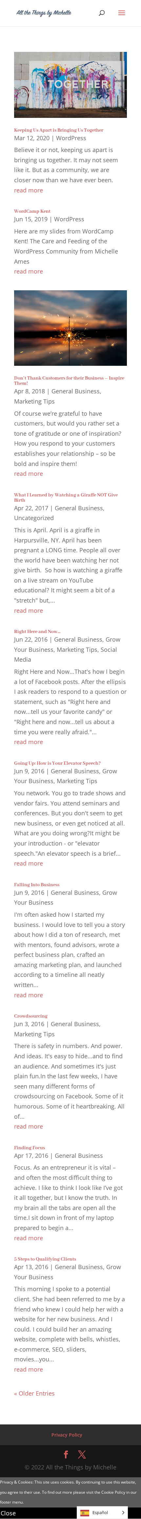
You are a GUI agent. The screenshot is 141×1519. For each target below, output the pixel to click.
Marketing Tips (34, 401)
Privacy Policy (66, 1435)
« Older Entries (34, 1393)
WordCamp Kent (32, 211)
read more (28, 190)
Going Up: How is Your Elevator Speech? (57, 763)
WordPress (71, 138)
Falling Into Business (36, 885)
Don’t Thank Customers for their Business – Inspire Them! (69, 380)
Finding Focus (29, 1148)
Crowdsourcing (31, 1016)
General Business (75, 391)
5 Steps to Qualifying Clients (45, 1259)
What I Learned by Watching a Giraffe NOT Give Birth (66, 497)
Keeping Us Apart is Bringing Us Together (58, 130)
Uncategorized (34, 518)
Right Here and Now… (37, 632)
